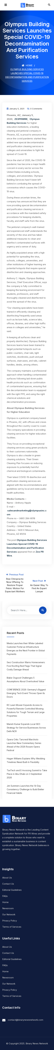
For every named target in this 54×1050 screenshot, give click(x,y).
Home (28, 65)
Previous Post (15, 583)
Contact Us (8, 883)
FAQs (5, 896)
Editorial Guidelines (12, 889)
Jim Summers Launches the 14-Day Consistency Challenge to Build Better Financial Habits (25, 789)
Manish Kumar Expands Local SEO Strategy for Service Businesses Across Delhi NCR (26, 728)
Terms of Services (11, 926)
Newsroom (8, 908)
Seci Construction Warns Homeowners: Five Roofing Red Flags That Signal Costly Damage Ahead (26, 666)
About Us (7, 877)
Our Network (8, 914)
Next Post (39, 586)
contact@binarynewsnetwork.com (25, 1019)
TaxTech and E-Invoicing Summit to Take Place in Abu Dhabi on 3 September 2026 (27, 774)
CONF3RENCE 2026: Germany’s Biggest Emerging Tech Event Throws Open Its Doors (26, 693)
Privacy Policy (9, 920)
